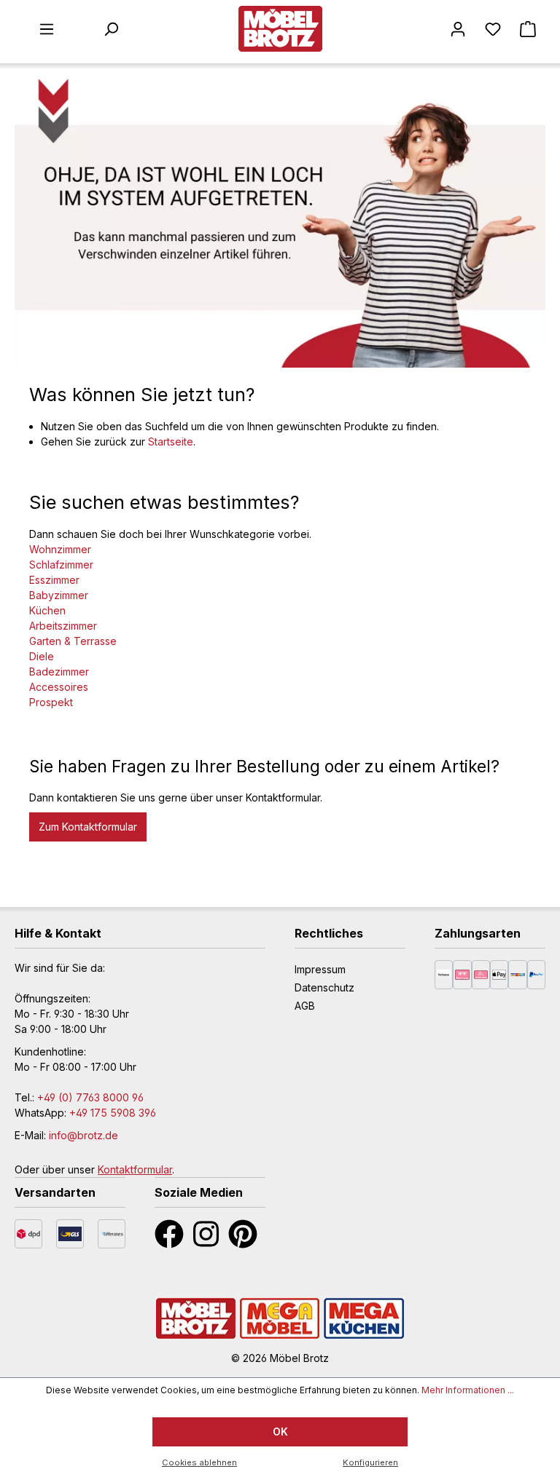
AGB (305, 1005)
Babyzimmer (58, 595)
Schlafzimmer (61, 564)
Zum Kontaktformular (88, 826)
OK (280, 1431)
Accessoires (58, 687)
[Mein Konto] (457, 29)
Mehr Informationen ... (467, 1390)
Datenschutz (324, 987)
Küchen (47, 610)
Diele (41, 656)
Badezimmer (59, 671)
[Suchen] (110, 29)
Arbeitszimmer (63, 625)
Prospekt (51, 702)
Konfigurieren (370, 1462)
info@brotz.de (83, 1135)
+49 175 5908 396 (112, 1112)
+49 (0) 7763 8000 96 (90, 1097)
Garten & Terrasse (73, 641)
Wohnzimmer (60, 549)
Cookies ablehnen (199, 1462)
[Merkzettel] (492, 29)
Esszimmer (54, 580)
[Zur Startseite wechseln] (280, 29)
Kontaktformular (135, 1169)
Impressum (320, 969)
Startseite (170, 441)
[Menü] (46, 29)
